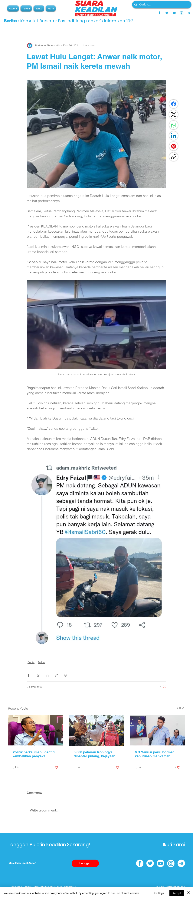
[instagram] (181, 13)
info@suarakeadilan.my (170, 886)
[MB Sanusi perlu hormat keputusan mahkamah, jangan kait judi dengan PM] (157, 730)
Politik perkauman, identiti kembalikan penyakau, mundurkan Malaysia (33, 754)
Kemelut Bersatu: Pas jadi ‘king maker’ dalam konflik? (76, 21)
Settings (159, 893)
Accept (177, 893)
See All (181, 707)
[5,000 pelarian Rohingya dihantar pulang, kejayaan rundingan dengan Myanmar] (96, 730)
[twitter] (167, 13)
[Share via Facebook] (28, 675)
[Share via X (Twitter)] (38, 675)
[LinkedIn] (173, 135)
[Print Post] (65, 675)
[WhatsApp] (173, 125)
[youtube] (174, 13)
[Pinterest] (173, 146)
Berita (31, 662)
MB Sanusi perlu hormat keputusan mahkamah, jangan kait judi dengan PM (156, 754)
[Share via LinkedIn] (47, 675)
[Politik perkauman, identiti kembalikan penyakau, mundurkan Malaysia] (35, 730)
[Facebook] (173, 104)
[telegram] (189, 13)
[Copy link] (173, 156)
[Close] (188, 893)
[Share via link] (56, 675)
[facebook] (159, 13)
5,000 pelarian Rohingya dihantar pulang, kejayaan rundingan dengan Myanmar (96, 754)
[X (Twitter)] (173, 114)
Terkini (41, 662)
